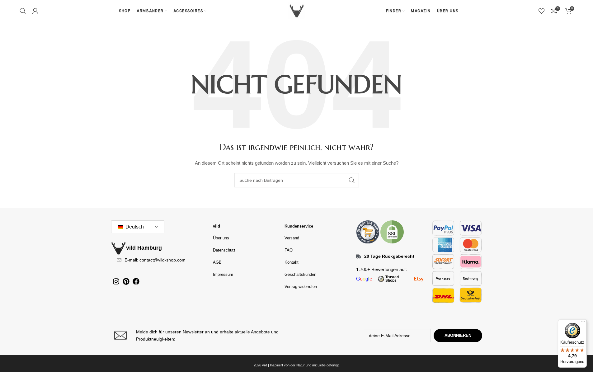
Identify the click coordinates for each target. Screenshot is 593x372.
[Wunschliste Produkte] (541, 11)
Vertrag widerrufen (301, 286)
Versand (292, 238)
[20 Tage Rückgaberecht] (358, 256)
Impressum (223, 274)
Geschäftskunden (300, 274)
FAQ (289, 250)
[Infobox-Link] (202, 335)
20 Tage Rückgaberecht (389, 256)
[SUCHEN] (352, 180)
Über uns (221, 238)
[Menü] (583, 323)
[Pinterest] (126, 281)
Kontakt (292, 262)
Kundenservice (299, 226)
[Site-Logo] (296, 10)
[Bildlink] (367, 231)
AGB (217, 262)
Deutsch (134, 226)
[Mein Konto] (35, 11)
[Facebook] (136, 281)
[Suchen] (22, 11)
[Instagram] (116, 281)
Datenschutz (224, 250)
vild (216, 226)
